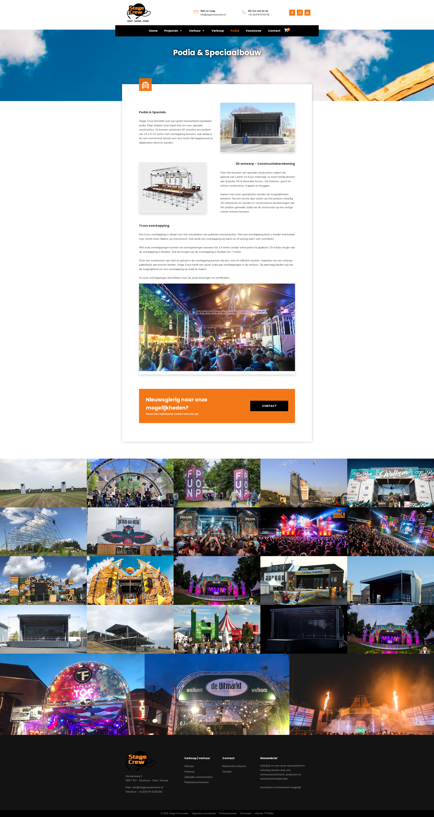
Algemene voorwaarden (204, 813)
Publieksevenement (196, 782)
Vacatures (253, 31)
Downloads (245, 813)
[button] (286, 31)
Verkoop (218, 31)
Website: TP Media (264, 813)
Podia (235, 31)
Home (153, 31)
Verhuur (189, 766)
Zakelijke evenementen (198, 777)
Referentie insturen (234, 766)
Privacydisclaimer (228, 813)
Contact (274, 31)
